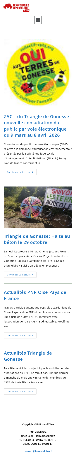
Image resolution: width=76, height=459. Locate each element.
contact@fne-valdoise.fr (38, 451)
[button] (38, 20)
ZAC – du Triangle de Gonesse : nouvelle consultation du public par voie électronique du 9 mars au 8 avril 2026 (38, 125)
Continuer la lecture (22, 171)
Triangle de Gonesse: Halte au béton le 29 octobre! (37, 239)
